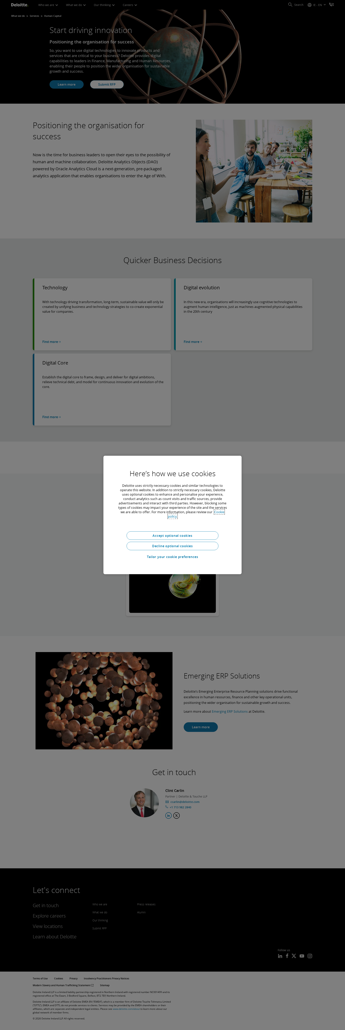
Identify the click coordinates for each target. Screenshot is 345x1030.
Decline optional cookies (172, 546)
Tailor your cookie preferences (172, 557)
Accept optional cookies (172, 535)
